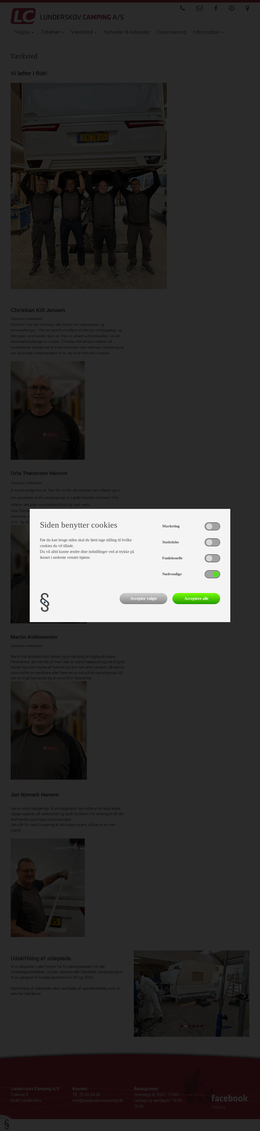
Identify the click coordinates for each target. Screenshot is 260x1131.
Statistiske (170, 542)
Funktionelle (172, 558)
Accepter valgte (143, 598)
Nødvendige (172, 574)
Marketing (171, 526)
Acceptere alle (196, 598)
